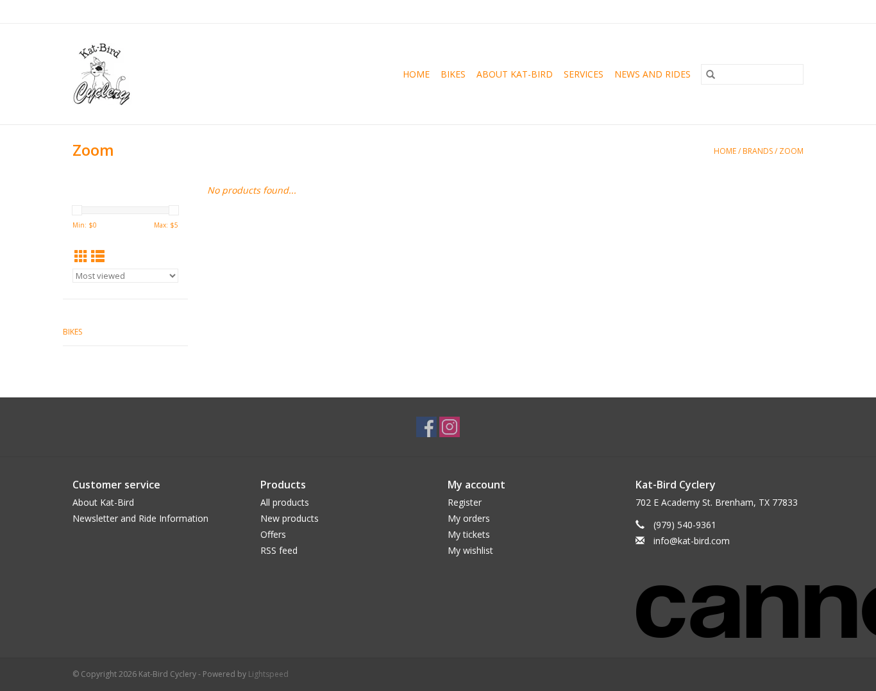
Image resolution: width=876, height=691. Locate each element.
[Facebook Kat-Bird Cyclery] (426, 427)
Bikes (453, 74)
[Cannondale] (720, 603)
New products (289, 518)
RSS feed (279, 550)
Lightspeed (268, 674)
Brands (758, 151)
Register (465, 502)
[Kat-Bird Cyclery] (119, 74)
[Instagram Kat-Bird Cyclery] (449, 427)
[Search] (710, 74)
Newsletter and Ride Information (140, 518)
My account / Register (764, 11)
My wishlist (470, 550)
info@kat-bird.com (691, 541)
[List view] (98, 256)
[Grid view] (81, 256)
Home (416, 74)
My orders (469, 518)
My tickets (469, 534)
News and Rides (652, 74)
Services (583, 74)
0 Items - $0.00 (669, 11)
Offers (273, 534)
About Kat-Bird (514, 74)
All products (284, 502)
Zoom (791, 151)
